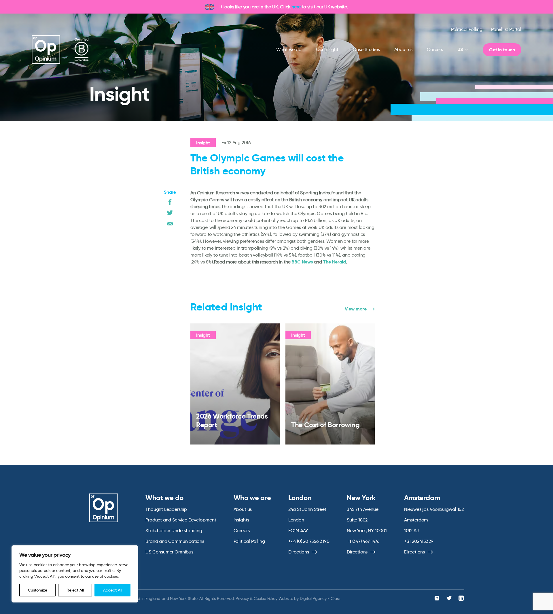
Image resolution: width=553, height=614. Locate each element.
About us (403, 49)
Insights (241, 520)
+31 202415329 (418, 541)
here (295, 7)
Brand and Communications (174, 541)
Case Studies (366, 49)
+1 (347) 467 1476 (363, 541)
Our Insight (327, 49)
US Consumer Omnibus (169, 552)
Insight (203, 143)
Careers (435, 49)
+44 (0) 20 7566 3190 (308, 541)
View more (356, 309)
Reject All (75, 590)
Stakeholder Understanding (173, 530)
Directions (298, 552)
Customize (37, 590)
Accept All (112, 590)
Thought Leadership (166, 509)
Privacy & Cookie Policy (256, 598)
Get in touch (502, 50)
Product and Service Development (180, 520)
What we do (289, 49)
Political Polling (466, 29)
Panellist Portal (506, 29)
